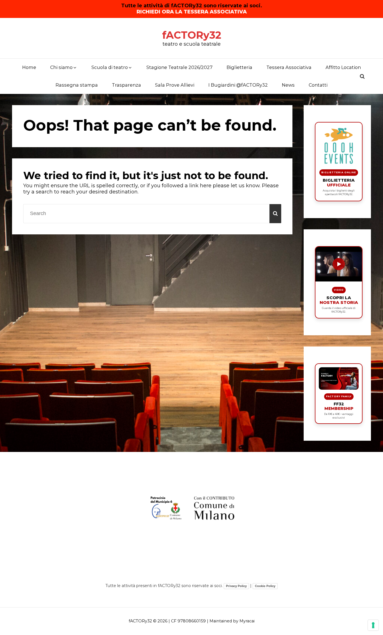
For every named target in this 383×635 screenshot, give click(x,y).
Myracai (247, 621)
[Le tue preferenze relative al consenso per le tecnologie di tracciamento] (373, 625)
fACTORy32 (191, 35)
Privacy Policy (236, 586)
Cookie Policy (265, 586)
